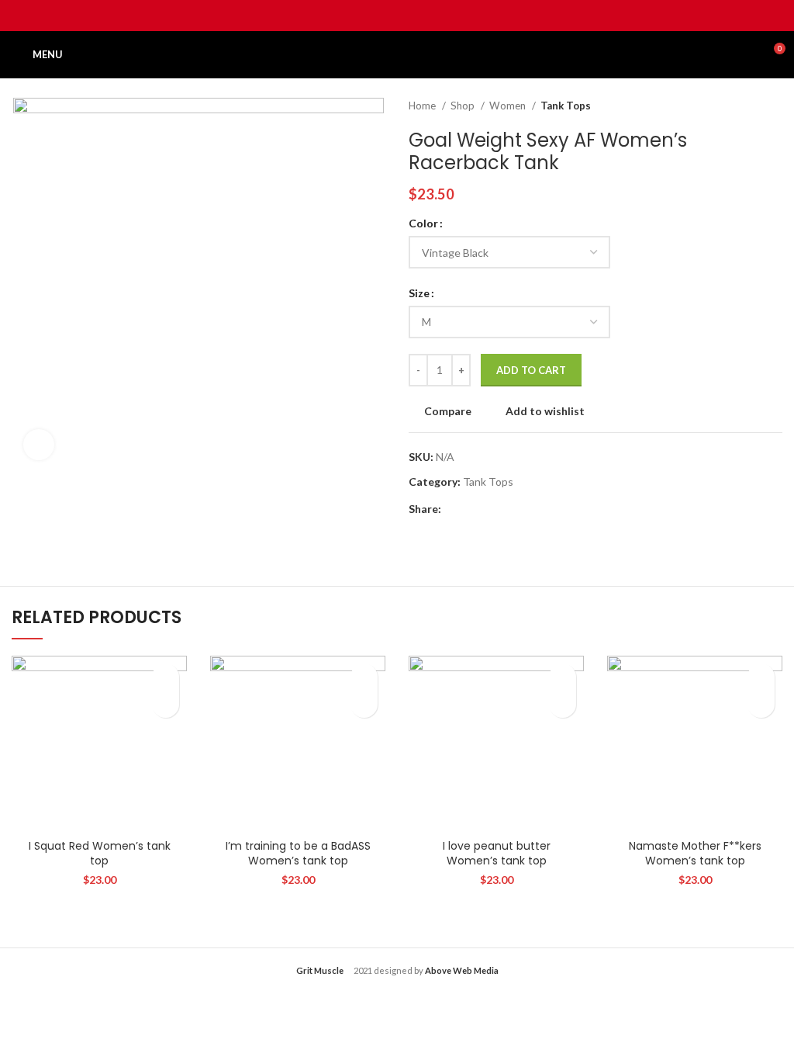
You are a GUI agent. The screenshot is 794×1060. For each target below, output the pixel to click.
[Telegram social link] (433, 15)
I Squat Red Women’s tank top (100, 853)
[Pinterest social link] (397, 15)
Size (419, 293)
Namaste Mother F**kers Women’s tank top (695, 853)
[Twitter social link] (379, 15)
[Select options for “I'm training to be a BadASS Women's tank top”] (364, 704)
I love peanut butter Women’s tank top (497, 853)
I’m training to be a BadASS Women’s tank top (298, 853)
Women (508, 105)
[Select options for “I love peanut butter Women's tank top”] (562, 704)
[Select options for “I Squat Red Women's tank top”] (165, 704)
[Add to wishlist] (165, 677)
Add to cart (531, 370)
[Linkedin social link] (415, 15)
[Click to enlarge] (38, 444)
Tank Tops (565, 105)
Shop (464, 105)
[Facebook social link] (362, 15)
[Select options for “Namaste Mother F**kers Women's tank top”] (761, 704)
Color (423, 223)
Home (423, 105)
